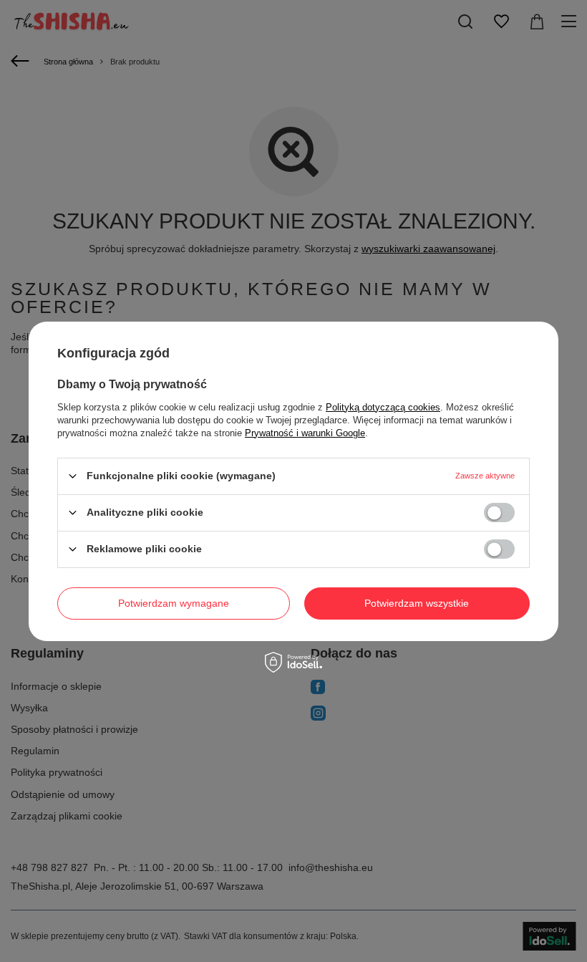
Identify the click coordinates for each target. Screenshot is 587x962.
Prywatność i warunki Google (305, 432)
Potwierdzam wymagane (173, 603)
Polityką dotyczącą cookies (383, 406)
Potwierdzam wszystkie (416, 603)
